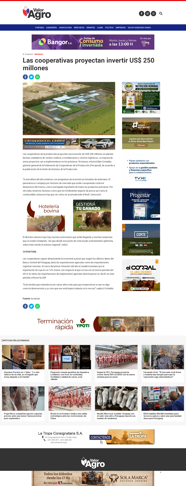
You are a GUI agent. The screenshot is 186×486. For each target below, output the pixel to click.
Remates (91, 27)
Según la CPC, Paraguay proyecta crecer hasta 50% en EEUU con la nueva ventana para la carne (116, 374)
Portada (39, 27)
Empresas (121, 27)
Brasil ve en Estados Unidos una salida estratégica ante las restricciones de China (68, 416)
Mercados (79, 27)
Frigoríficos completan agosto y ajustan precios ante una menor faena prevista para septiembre (23, 416)
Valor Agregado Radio (139, 27)
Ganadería (51, 27)
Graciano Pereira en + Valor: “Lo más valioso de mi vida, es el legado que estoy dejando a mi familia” (21, 374)
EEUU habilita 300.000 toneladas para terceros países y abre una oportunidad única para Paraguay (162, 416)
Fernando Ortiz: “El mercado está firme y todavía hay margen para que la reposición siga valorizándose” (162, 374)
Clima (100, 27)
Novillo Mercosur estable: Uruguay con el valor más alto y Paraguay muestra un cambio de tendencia (116, 416)
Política (109, 27)
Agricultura (65, 27)
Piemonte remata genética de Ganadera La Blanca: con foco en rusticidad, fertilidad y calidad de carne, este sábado (69, 375)
